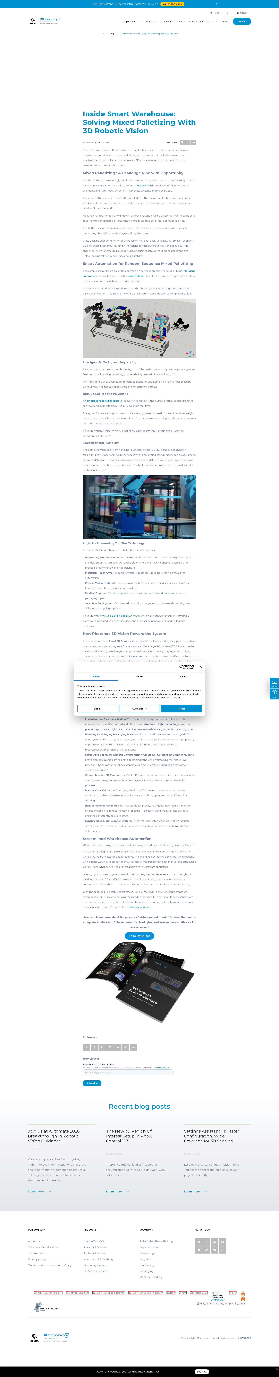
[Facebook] (188, 142)
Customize (137, 708)
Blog (112, 34)
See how (202, 1371)
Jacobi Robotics (135, 276)
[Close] (276, 1369)
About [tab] (183, 676)
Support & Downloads (191, 21)
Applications (130, 21)
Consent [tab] (96, 676)
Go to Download (139, 936)
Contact (242, 21)
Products (149, 21)
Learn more (36, 1191)
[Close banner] (201, 667)
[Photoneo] (72, 21)
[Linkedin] (193, 142)
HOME (103, 34)
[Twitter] (182, 142)
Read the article (183, 4)
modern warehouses (138, 907)
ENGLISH (243, 13)
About (210, 21)
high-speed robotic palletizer (102, 400)
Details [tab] (139, 676)
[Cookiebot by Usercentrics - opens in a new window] (181, 667)
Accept (181, 708)
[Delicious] (125, 1047)
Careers (225, 21)
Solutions (166, 21)
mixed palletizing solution (117, 616)
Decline (98, 708)
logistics (141, 185)
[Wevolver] (133, 1047)
